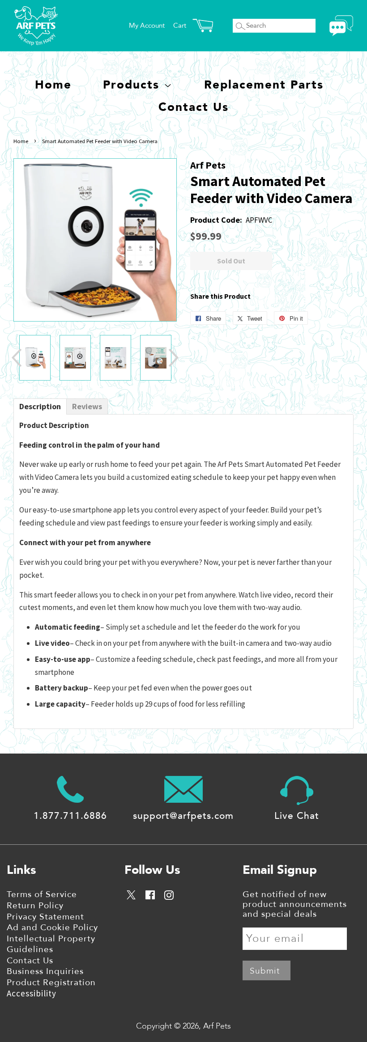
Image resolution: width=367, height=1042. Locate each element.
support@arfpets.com (183, 815)
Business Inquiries (45, 971)
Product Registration (51, 982)
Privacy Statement (45, 917)
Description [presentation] (40, 406)
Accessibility (31, 993)
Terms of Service (42, 894)
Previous (16, 358)
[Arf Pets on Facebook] (150, 897)
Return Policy (35, 905)
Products (133, 85)
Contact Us (193, 107)
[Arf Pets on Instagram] (169, 897)
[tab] (40, 406)
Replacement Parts (264, 85)
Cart (179, 25)
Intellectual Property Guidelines (51, 944)
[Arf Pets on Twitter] (132, 896)
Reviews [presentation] (87, 406)
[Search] (240, 26)
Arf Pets (217, 1026)
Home (53, 85)
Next (174, 358)
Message (341, 26)
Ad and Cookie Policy (52, 927)
